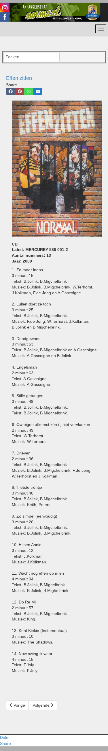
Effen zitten (19, 78)
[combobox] (31, 57)
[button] (10, 91)
